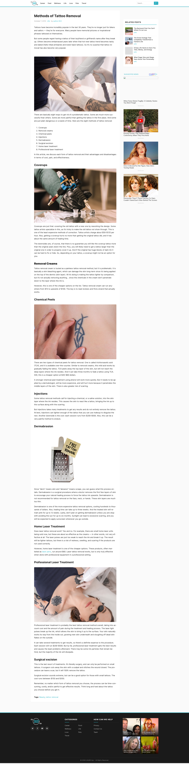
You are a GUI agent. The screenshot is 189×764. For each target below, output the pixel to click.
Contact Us (98, 729)
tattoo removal (52, 697)
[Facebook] (37, 728)
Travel (84, 3)
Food (49, 3)
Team (96, 732)
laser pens (46, 552)
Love (71, 3)
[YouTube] (42, 728)
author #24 (57, 21)
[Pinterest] (47, 728)
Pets (77, 3)
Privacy (96, 725)
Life (65, 3)
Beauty (42, 697)
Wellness (57, 3)
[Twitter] (33, 728)
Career (42, 3)
